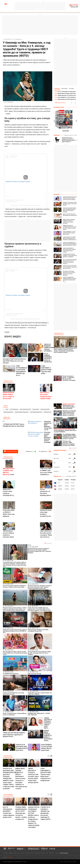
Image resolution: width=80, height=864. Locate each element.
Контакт (10, 857)
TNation (74, 861)
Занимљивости (37, 853)
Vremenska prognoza (60, 450)
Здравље (11, 853)
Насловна (5, 853)
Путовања (27, 853)
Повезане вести (8, 756)
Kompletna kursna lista (72, 476)
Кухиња (22, 853)
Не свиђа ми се (44, 451)
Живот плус (16, 853)
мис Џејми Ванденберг (36, 412)
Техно (43, 853)
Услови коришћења (64, 853)
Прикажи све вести (60, 102)
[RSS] (76, 194)
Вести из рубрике (8, 794)
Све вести (56, 194)
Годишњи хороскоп (68, 135)
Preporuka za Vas (8, 381)
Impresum (5, 857)
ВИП (7, 409)
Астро (75, 135)
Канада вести (47, 412)
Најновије (57, 88)
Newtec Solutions (67, 861)
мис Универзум (14, 409)
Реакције (71, 88)
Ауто (47, 853)
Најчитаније (64, 88)
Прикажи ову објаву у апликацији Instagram (18, 181)
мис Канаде (36, 409)
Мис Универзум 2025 (25, 409)
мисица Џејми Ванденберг (21, 412)
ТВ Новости (51, 853)
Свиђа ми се (30, 451)
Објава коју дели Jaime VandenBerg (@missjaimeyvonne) (25, 205)
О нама (56, 853)
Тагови (5, 405)
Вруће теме (7, 417)
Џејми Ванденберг (8, 412)
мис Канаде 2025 (45, 409)
